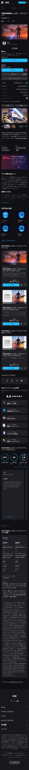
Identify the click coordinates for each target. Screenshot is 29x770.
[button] (14, 203)
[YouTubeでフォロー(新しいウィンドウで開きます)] (22, 381)
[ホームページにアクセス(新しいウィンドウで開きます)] (12, 381)
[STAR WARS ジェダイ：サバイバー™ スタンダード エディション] (14, 258)
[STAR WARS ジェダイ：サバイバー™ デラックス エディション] (14, 297)
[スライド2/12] (14, 126)
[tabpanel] (14, 556)
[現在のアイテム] (7, 126)
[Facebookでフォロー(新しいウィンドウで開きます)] (7, 381)
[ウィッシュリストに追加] (25, 284)
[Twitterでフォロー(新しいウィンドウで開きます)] (17, 381)
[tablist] (14, 537)
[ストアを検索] (3, 8)
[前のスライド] (2, 126)
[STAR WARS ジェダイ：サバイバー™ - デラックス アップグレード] (14, 343)
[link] (19, 167)
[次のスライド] (26, 126)
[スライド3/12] (22, 126)
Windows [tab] (5, 538)
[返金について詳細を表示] (27, 86)
